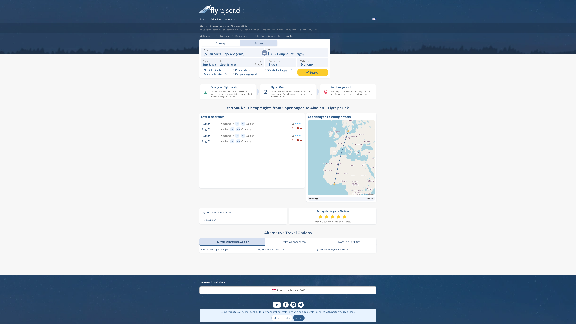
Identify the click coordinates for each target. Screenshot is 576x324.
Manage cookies (282, 318)
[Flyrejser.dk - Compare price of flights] (221, 10)
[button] (228, 62)
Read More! (348, 312)
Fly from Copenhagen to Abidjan (331, 249)
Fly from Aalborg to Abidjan (214, 249)
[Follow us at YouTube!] (276, 304)
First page (208, 36)
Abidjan (290, 36)
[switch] (264, 53)
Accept (299, 318)
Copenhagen (241, 36)
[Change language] (374, 19)
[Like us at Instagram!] (293, 305)
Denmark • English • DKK (291, 290)
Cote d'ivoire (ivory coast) (267, 36)
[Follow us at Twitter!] (301, 305)
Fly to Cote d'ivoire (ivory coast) (217, 212)
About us (230, 19)
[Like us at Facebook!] (286, 305)
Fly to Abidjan (209, 219)
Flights (204, 19)
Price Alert (216, 19)
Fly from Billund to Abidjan (271, 249)
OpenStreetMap (364, 194)
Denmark (224, 36)
